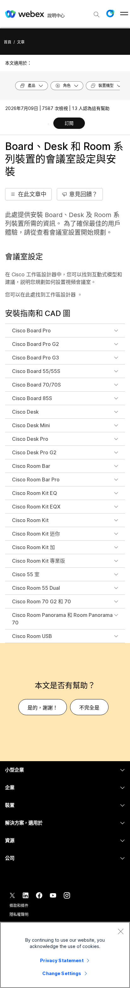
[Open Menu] (124, 13)
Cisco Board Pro (31, 330)
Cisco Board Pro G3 (35, 357)
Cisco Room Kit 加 (33, 547)
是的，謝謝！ (42, 707)
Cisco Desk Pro (30, 439)
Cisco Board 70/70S (36, 385)
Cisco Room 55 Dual (36, 588)
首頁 (7, 42)
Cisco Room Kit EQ (34, 493)
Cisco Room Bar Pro (36, 479)
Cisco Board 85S (32, 398)
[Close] (120, 931)
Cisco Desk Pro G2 (34, 452)
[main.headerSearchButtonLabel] (96, 12)
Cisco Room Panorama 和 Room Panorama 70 (62, 619)
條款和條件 (18, 905)
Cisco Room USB (32, 636)
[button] (110, 13)
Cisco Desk (25, 412)
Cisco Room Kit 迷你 (36, 534)
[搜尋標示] (96, 14)
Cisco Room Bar (31, 466)
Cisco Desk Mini (31, 425)
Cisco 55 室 (25, 574)
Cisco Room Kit (30, 520)
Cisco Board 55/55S (36, 371)
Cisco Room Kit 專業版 (38, 561)
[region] (65, 955)
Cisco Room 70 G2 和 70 (41, 601)
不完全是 (89, 707)
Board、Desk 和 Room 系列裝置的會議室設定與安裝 (64, 159)
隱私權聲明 (18, 914)
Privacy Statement (61, 960)
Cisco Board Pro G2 (35, 344)
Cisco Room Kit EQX (36, 506)
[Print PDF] (48, 123)
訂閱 (69, 123)
